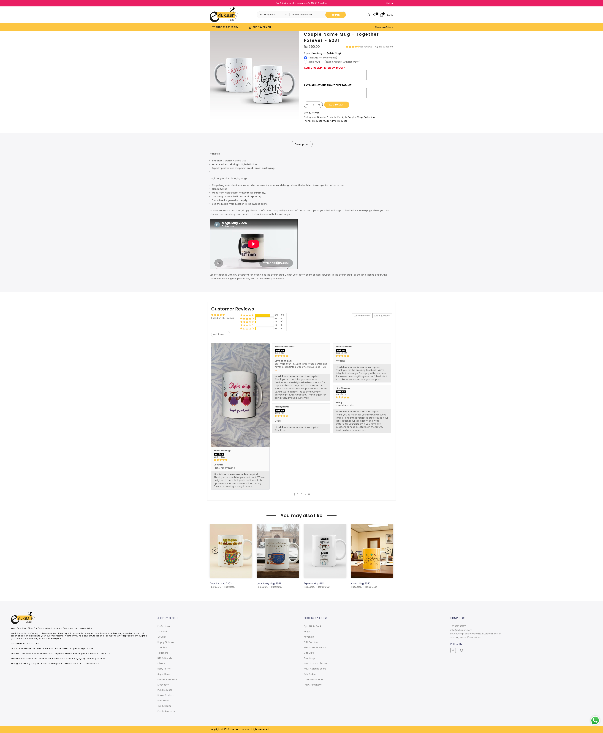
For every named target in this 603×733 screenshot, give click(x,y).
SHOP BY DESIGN (262, 27)
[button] (353, 46)
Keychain (309, 636)
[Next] (388, 551)
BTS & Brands (165, 658)
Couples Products (326, 117)
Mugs (326, 120)
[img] (240, 460)
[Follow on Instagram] (461, 650)
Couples (162, 636)
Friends (161, 663)
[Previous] (215, 551)
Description (301, 144)
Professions (164, 626)
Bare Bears (163, 700)
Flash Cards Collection (316, 663)
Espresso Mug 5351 (314, 583)
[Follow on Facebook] (453, 650)
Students (162, 631)
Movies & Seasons (167, 679)
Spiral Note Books (313, 626)
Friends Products (313, 120)
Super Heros (164, 674)
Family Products (166, 711)
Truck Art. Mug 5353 (221, 583)
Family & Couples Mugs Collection (356, 117)
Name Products (338, 120)
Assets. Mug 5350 (360, 583)
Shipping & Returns (384, 27)
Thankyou (163, 647)
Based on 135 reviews (222, 318)
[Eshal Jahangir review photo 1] (240, 395)
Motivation (163, 684)
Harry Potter (164, 668)
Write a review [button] (361, 315)
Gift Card (309, 652)
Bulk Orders (310, 674)
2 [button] (298, 494)
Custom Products (313, 679)
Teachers (163, 652)
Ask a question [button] (382, 315)
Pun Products (165, 690)
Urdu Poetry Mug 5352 (269, 583)
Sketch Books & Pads (315, 647)
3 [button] (301, 494)
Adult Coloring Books (315, 668)
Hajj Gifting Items (313, 684)
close (214, 3)
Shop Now (322, 3)
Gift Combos (311, 642)
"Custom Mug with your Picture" (280, 210)
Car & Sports (164, 706)
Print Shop (309, 658)
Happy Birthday (166, 642)
